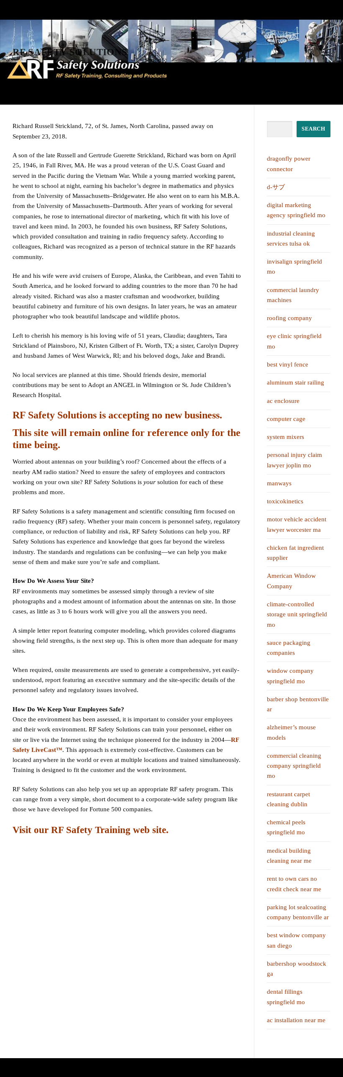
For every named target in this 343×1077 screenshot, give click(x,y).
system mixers (285, 436)
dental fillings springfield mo (286, 996)
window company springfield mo (290, 675)
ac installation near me (296, 1020)
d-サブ (276, 187)
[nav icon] (325, 52)
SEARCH (313, 129)
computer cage (286, 418)
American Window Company (291, 580)
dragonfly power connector (288, 163)
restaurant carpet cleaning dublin (288, 799)
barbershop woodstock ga (296, 968)
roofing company (289, 318)
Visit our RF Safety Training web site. (91, 829)
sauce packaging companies (288, 647)
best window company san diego (296, 940)
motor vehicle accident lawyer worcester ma (296, 524)
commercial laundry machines (293, 295)
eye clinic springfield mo (294, 341)
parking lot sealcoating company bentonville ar (298, 912)
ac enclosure (283, 400)
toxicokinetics (285, 501)
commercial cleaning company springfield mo (294, 766)
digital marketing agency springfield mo (296, 210)
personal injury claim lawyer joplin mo (294, 459)
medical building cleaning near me (289, 855)
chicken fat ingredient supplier (295, 552)
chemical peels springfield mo (286, 827)
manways (279, 483)
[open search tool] (311, 52)
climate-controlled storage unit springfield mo (297, 614)
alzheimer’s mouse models (291, 732)
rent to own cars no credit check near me (294, 883)
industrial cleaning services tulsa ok (291, 238)
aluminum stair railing (295, 382)
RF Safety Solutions (70, 52)
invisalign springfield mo (294, 266)
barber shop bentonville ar (298, 704)
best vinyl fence (287, 364)
